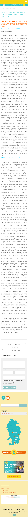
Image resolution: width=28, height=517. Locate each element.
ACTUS (2, 8)
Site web (5, 375)
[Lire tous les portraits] (14, 454)
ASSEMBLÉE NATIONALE (6, 486)
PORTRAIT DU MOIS (5, 488)
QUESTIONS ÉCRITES (10, 8)
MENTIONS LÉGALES (13, 492)
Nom (4, 369)
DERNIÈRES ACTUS (5, 485)
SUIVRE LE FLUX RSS (5, 492)
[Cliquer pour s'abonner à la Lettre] (14, 477)
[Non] (26, 511)
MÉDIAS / (3, 490)
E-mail (16, 369)
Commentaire (6, 360)
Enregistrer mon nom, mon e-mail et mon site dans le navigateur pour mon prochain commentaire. (13, 382)
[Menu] (26, 2)
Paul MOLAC (5, 19)
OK (14, 514)
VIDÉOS (6, 490)
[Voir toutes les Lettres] (14, 473)
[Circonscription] (14, 445)
